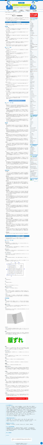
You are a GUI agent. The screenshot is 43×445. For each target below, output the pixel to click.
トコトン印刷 (24, 406)
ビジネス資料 (31, 133)
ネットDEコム (8, 412)
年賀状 (31, 119)
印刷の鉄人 (31, 64)
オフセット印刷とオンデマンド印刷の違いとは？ (33, 171)
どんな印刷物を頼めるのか (27, 429)
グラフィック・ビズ (32, 107)
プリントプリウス (28, 412)
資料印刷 (31, 59)
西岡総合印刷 (31, 30)
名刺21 (31, 51)
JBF (30, 89)
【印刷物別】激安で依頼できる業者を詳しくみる (17, 100)
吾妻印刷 (31, 28)
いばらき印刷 (31, 24)
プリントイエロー (32, 100)
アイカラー (31, 37)
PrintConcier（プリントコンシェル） (33, 50)
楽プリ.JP (31, 106)
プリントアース (32, 93)
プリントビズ (31, 112)
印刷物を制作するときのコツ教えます (28, 10)
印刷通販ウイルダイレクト (33, 101)
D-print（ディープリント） (33, 409)
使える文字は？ (25, 427)
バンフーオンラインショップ (33, 95)
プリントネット (32, 75)
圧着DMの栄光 (31, 111)
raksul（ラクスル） (34, 411)
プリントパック (17, 411)
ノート (31, 120)
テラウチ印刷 (31, 23)
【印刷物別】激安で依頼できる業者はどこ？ (34, 116)
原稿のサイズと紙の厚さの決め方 (33, 176)
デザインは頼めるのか (33, 429)
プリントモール (32, 60)
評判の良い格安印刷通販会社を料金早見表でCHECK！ (17, 398)
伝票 (30, 125)
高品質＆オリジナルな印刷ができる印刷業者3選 (33, 47)
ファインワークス (32, 94)
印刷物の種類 (31, 153)
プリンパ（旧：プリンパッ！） (10, 415)
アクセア (31, 83)
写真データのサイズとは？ (33, 166)
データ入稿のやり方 (13, 424)
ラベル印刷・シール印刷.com (33, 56)
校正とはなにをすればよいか (33, 167)
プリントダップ (32, 38)
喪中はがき (31, 137)
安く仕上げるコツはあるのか (33, 172)
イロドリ (11, 412)
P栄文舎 (31, 29)
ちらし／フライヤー (32, 131)
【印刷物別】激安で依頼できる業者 (21, 10)
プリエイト (31, 87)
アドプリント (31, 99)
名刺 (30, 132)
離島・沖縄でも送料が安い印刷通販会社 (33, 71)
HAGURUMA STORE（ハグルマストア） (33, 58)
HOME (8, 10)
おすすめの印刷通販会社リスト (15, 10)
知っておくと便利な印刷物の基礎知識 (35, 10)
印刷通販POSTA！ (32, 76)
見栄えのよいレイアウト (33, 151)
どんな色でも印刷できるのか (31, 427)
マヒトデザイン (32, 65)
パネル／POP (31, 143)
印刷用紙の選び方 (32, 147)
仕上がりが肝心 (17, 424)
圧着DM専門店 (31, 113)
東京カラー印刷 (32, 88)
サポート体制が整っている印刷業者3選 (33, 45)
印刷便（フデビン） (32, 82)
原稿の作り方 (31, 152)
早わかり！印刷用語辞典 (34, 179)
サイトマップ (36, 181)
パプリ (25, 410)
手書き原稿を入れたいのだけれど (33, 164)
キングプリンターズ (32, 81)
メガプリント (8, 410)
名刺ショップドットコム (33, 105)
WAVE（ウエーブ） (32, 412)
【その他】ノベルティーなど (33, 138)
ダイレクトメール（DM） (33, 127)
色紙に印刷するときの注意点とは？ (33, 160)
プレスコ (31, 22)
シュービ (31, 39)
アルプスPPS (21, 411)
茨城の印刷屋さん (20, 406)
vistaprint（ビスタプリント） (33, 66)
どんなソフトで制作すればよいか (33, 169)
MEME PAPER (31, 43)
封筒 (30, 126)
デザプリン (31, 48)
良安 (7, 406)
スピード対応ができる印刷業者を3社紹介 (33, 69)
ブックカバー (31, 121)
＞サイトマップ (36, 1)
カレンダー (31, 139)
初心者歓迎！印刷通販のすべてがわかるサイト (12, 0)
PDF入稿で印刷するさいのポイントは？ (33, 158)
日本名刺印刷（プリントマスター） (33, 35)
